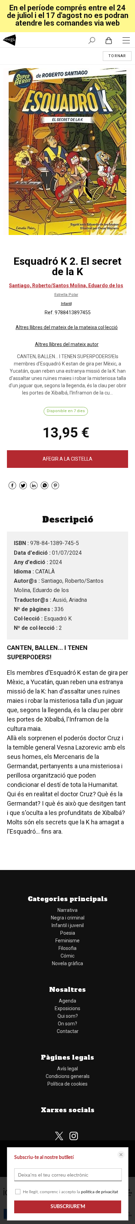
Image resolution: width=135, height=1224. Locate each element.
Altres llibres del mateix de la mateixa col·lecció (67, 327)
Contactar (68, 1031)
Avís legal (67, 1068)
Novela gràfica (67, 963)
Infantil (66, 303)
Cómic (67, 956)
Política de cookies (67, 1084)
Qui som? (67, 1016)
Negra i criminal (67, 918)
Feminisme (67, 940)
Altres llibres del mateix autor (67, 344)
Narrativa (67, 910)
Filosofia (67, 948)
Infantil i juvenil (68, 925)
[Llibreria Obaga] (9, 41)
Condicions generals (68, 1076)
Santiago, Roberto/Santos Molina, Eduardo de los (66, 285)
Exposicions (67, 1008)
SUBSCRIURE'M (68, 1206)
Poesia (67, 933)
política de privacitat (99, 1192)
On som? (67, 1023)
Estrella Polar (66, 294)
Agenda (67, 1001)
